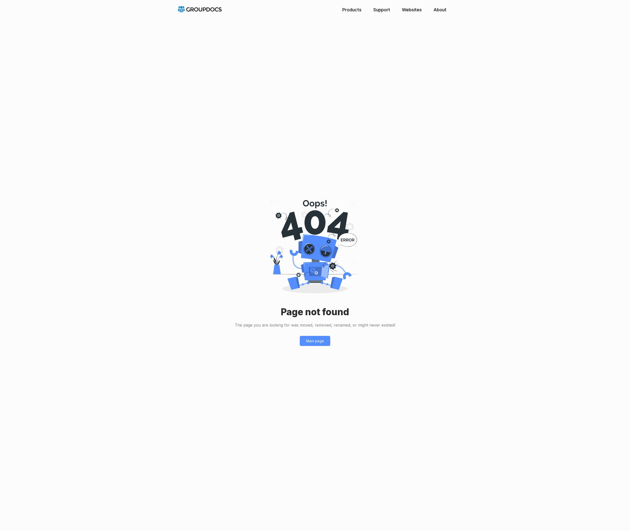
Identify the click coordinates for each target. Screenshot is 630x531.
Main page (315, 341)
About (440, 9)
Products (352, 9)
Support (381, 9)
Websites (412, 9)
